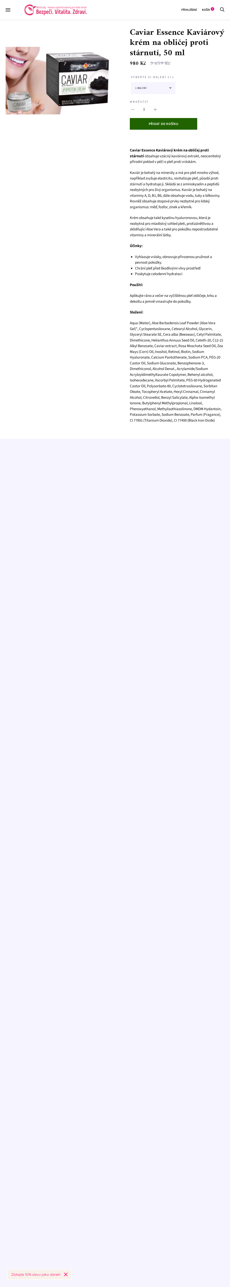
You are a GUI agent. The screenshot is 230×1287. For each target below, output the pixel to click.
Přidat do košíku (164, 124)
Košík (207, 10)
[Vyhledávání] (222, 10)
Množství (139, 102)
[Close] (66, 1274)
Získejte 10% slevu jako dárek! (35, 1274)
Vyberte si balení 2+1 (152, 77)
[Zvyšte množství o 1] (133, 109)
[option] (58, 81)
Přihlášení (189, 10)
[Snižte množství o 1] (155, 109)
